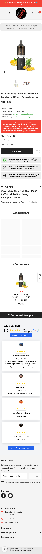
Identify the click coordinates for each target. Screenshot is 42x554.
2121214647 (9, 518)
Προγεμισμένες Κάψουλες (26, 28)
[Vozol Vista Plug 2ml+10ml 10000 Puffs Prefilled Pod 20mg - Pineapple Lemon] (21, 280)
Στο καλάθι (17, 151)
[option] (21, 55)
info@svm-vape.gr (11, 522)
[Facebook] (3, 495)
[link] (37, 151)
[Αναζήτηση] (9, 13)
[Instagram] (10, 495)
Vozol (9, 109)
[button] (35, 73)
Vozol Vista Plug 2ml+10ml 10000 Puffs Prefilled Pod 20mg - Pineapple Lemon (21, 297)
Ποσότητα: (5, 140)
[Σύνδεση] (33, 13)
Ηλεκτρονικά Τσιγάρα (18, 26)
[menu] (2, 13)
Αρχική (6, 26)
